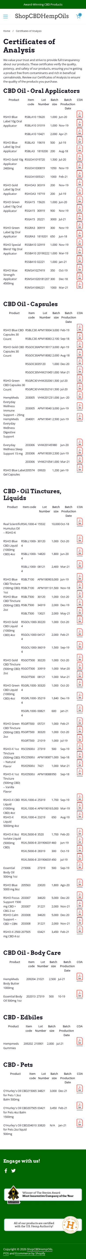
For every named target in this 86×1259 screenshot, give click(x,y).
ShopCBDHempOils (39, 1249)
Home (6, 31)
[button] (78, 16)
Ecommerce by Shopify (30, 1253)
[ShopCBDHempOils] (42, 16)
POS (6, 1253)
